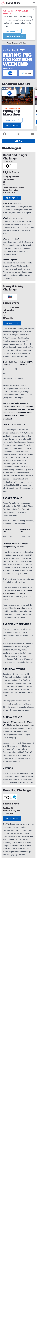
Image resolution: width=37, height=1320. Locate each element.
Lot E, (13, 561)
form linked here (23, 608)
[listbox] (18, 108)
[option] (17, 108)
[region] (18, 108)
